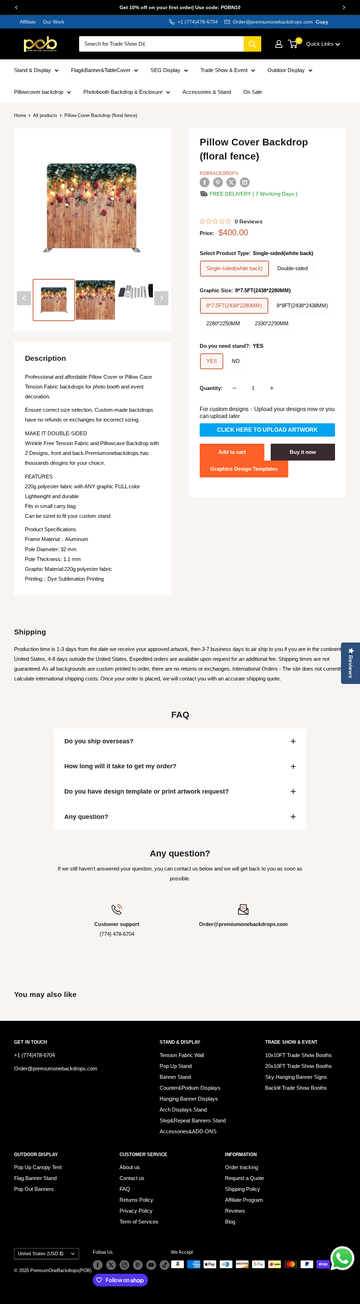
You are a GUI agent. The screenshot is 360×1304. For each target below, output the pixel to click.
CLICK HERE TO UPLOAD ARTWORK (267, 430)
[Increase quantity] (271, 388)
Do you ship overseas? (99, 741)
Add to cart (232, 452)
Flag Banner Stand (35, 1178)
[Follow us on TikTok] (164, 1265)
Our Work (52, 22)
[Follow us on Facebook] (98, 1265)
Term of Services (139, 1222)
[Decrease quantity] (234, 388)
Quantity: (211, 388)
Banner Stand (175, 1077)
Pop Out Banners (34, 1189)
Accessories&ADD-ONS (188, 1131)
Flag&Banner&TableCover (100, 70)
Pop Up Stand (176, 1066)
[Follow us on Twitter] (111, 1265)
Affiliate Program (244, 1200)
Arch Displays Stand (183, 1110)
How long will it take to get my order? (120, 766)
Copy (322, 22)
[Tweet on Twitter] (231, 182)
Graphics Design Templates (244, 469)
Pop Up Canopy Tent (38, 1167)
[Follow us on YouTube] (151, 1265)
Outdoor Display (286, 70)
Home (20, 115)
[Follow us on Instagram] (124, 1265)
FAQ (125, 1189)
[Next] (344, 7)
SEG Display (165, 70)
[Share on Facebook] (205, 182)
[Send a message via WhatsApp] (342, 1258)
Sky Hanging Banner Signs (296, 1077)
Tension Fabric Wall (182, 1055)
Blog (230, 1222)
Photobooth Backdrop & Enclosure (122, 92)
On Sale (252, 92)
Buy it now (303, 452)
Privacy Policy (136, 1211)
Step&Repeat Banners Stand (193, 1120)
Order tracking (241, 1167)
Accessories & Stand (206, 92)
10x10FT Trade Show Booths (298, 1055)
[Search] (252, 44)
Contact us (132, 1178)
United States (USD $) (40, 1253)
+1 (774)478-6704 (198, 22)
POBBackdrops (219, 173)
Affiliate (28, 22)
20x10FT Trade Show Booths (298, 1066)
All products (45, 115)
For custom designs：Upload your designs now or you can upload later (267, 412)
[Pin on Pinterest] (218, 182)
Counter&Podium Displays (190, 1088)
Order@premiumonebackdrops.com (273, 22)
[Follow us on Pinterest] (138, 1265)
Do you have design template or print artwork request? (146, 791)
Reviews (235, 1211)
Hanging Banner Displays (189, 1099)
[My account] (278, 44)
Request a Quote (244, 1178)
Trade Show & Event (224, 70)
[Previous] (16, 7)
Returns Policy (136, 1200)
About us (130, 1167)
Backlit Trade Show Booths (296, 1088)
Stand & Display (32, 70)
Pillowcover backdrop (38, 92)
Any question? (86, 816)
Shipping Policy (242, 1189)
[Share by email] (245, 182)
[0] (293, 44)
